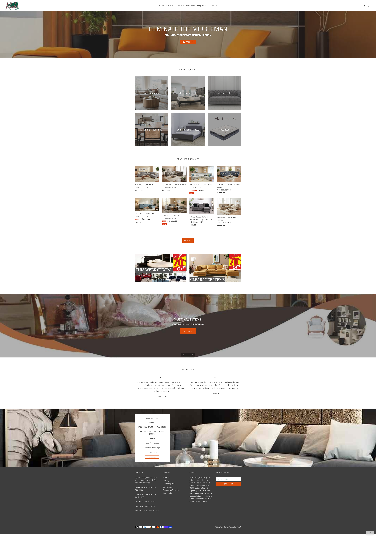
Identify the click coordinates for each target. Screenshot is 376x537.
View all (188, 240)
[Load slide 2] (189, 355)
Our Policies (167, 487)
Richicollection (224, 527)
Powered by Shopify (235, 527)
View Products (188, 42)
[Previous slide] (183, 355)
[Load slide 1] (187, 355)
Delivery (166, 480)
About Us (166, 477)
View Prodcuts (188, 331)
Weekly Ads (167, 493)
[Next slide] (192, 355)
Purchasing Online (169, 483)
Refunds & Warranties (171, 490)
